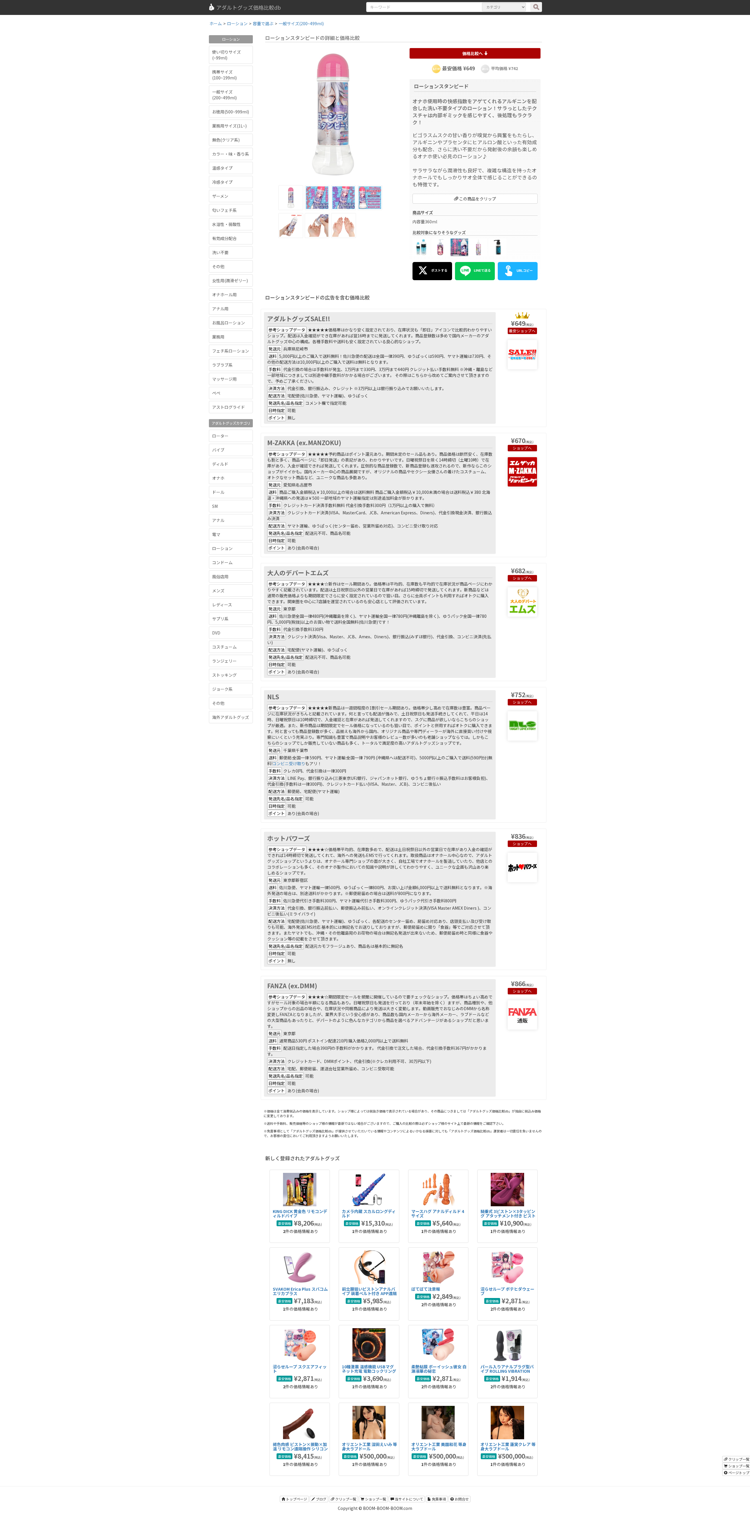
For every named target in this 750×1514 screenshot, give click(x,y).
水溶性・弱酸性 (226, 224)
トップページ (296, 1498)
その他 (218, 266)
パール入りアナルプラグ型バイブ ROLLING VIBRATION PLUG (507, 1371)
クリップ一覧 (345, 1498)
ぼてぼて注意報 (425, 1289)
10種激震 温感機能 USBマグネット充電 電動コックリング (369, 1369)
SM (215, 506)
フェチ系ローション (230, 351)
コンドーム (222, 562)
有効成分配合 (224, 238)
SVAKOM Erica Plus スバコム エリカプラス (300, 1291)
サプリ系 (220, 619)
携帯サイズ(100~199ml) (224, 75)
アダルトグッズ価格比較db (248, 7)
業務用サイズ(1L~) (229, 126)
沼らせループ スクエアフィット (300, 1369)
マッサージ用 (224, 379)
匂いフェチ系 (224, 210)
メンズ (218, 590)
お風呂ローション (228, 323)
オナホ (218, 478)
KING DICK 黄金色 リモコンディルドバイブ (300, 1213)
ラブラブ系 (222, 365)
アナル (218, 520)
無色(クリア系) (226, 140)
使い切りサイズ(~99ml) (226, 55)
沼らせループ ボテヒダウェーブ (507, 1291)
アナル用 (220, 309)
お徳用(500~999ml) (230, 112)
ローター (220, 436)
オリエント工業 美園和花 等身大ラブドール (438, 1446)
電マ (216, 534)
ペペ (216, 393)
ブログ (320, 1498)
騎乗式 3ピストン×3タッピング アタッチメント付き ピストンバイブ (508, 1215)
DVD (216, 633)
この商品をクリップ (477, 199)
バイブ (218, 450)
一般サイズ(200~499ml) (224, 95)
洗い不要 (220, 252)
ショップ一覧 (375, 1498)
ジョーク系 (222, 689)
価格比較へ (473, 53)
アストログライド (228, 407)
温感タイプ (222, 168)
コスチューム (224, 647)
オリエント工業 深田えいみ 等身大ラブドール (369, 1446)
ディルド (220, 464)
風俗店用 (220, 576)
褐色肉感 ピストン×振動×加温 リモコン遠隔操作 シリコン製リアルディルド (300, 1448)
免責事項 (438, 1498)
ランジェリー (224, 661)
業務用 (218, 337)
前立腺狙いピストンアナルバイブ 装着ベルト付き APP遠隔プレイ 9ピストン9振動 (369, 1293)
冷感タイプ (222, 182)
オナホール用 (224, 294)
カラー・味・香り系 (230, 154)
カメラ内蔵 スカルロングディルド (369, 1213)
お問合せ (461, 1498)
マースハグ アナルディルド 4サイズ (437, 1213)
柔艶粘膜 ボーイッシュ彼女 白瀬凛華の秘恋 (438, 1369)
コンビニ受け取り (288, 763)
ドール (218, 492)
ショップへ (526, 331)
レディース (222, 605)
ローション (222, 548)
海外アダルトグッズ (230, 717)
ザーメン (220, 196)
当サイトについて (408, 1498)
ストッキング (224, 675)
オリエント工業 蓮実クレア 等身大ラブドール (508, 1446)
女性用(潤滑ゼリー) (230, 280)
